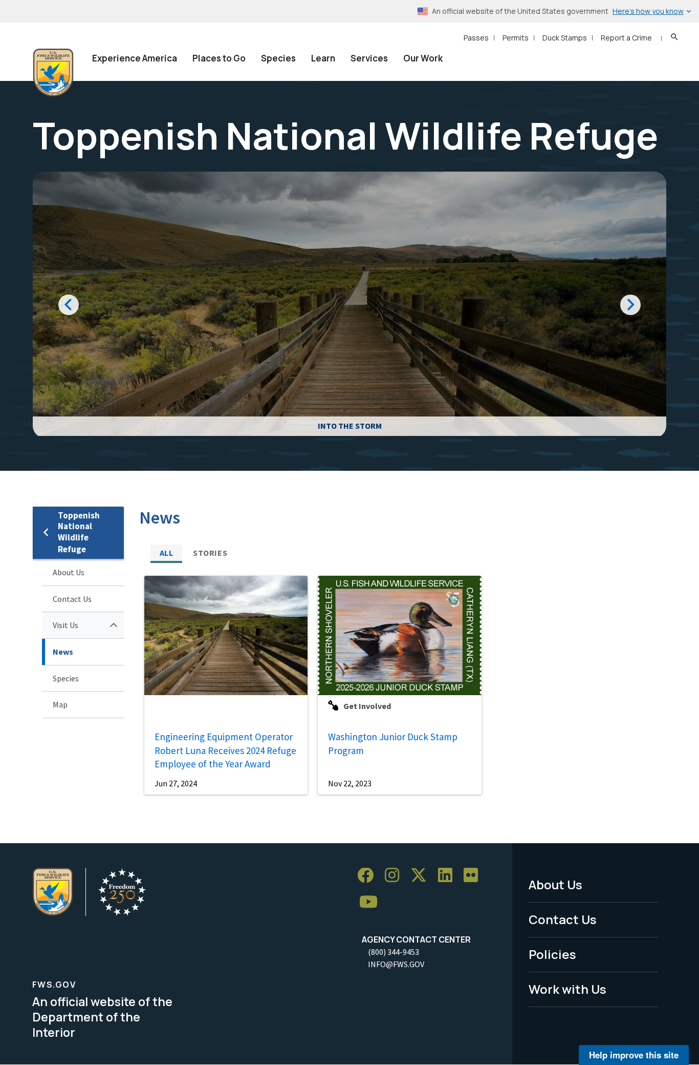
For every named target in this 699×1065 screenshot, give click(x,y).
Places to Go (219, 58)
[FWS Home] (53, 72)
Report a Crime (626, 38)
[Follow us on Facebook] (369, 876)
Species (278, 58)
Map (60, 704)
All (166, 553)
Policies (552, 954)
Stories (210, 553)
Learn (323, 58)
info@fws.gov (396, 964)
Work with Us (567, 988)
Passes (476, 38)
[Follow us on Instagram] (395, 876)
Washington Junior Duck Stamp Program (392, 743)
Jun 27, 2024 (176, 783)
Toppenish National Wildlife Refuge (79, 532)
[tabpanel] (402, 685)
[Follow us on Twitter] (422, 876)
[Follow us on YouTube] (372, 902)
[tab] (166, 552)
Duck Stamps (564, 38)
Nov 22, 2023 (350, 783)
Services (369, 58)
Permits (516, 38)
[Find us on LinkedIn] (449, 876)
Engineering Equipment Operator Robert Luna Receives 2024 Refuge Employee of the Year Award (225, 750)
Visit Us (65, 625)
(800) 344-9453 (393, 952)
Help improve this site (634, 1055)
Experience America (134, 58)
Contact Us (72, 599)
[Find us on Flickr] (474, 876)
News (63, 651)
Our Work (423, 58)
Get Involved (367, 706)
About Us (68, 572)
